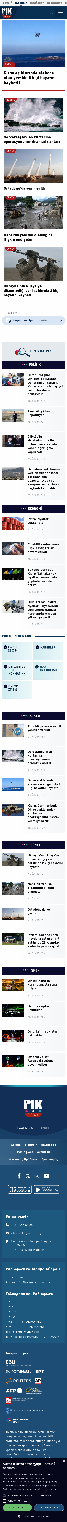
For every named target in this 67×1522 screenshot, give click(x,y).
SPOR (35, 970)
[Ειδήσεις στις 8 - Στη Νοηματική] (17, 670)
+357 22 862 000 (22, 1225)
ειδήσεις (21, 3)
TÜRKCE (44, 1128)
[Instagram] (37, 1176)
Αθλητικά (43, 1152)
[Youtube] (46, 1176)
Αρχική (16, 1145)
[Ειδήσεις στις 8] (17, 651)
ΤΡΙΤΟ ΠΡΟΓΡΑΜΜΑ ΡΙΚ (22, 1332)
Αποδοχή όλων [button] (17, 1507)
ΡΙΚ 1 (9, 1302)
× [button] (63, 1461)
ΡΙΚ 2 (9, 1307)
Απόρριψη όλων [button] (49, 1507)
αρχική (7, 3)
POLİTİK (35, 365)
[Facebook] (20, 1176)
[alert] (33, 1490)
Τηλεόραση (48, 1145)
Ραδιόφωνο (25, 1152)
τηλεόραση (37, 3)
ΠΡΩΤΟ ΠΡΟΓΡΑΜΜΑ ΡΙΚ (23, 1322)
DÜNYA (10, 151)
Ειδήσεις (31, 1145)
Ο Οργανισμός (15, 1277)
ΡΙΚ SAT (11, 1317)
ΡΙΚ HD (11, 1312)
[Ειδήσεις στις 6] (17, 690)
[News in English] (48, 670)
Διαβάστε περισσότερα (45, 1489)
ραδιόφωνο (54, 3)
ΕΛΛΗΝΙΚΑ (25, 1128)
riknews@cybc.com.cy (26, 1233)
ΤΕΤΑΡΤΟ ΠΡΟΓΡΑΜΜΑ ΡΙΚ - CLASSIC (32, 1337)
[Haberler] (48, 651)
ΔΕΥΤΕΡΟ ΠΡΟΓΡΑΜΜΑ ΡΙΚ (25, 1327)
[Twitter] (28, 1176)
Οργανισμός (50, 1159)
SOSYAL (9, 64)
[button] (4, 1495)
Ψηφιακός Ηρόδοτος (23, 1159)
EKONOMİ (35, 509)
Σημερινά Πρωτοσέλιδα (30, 320)
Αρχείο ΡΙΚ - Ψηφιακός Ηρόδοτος (28, 1282)
